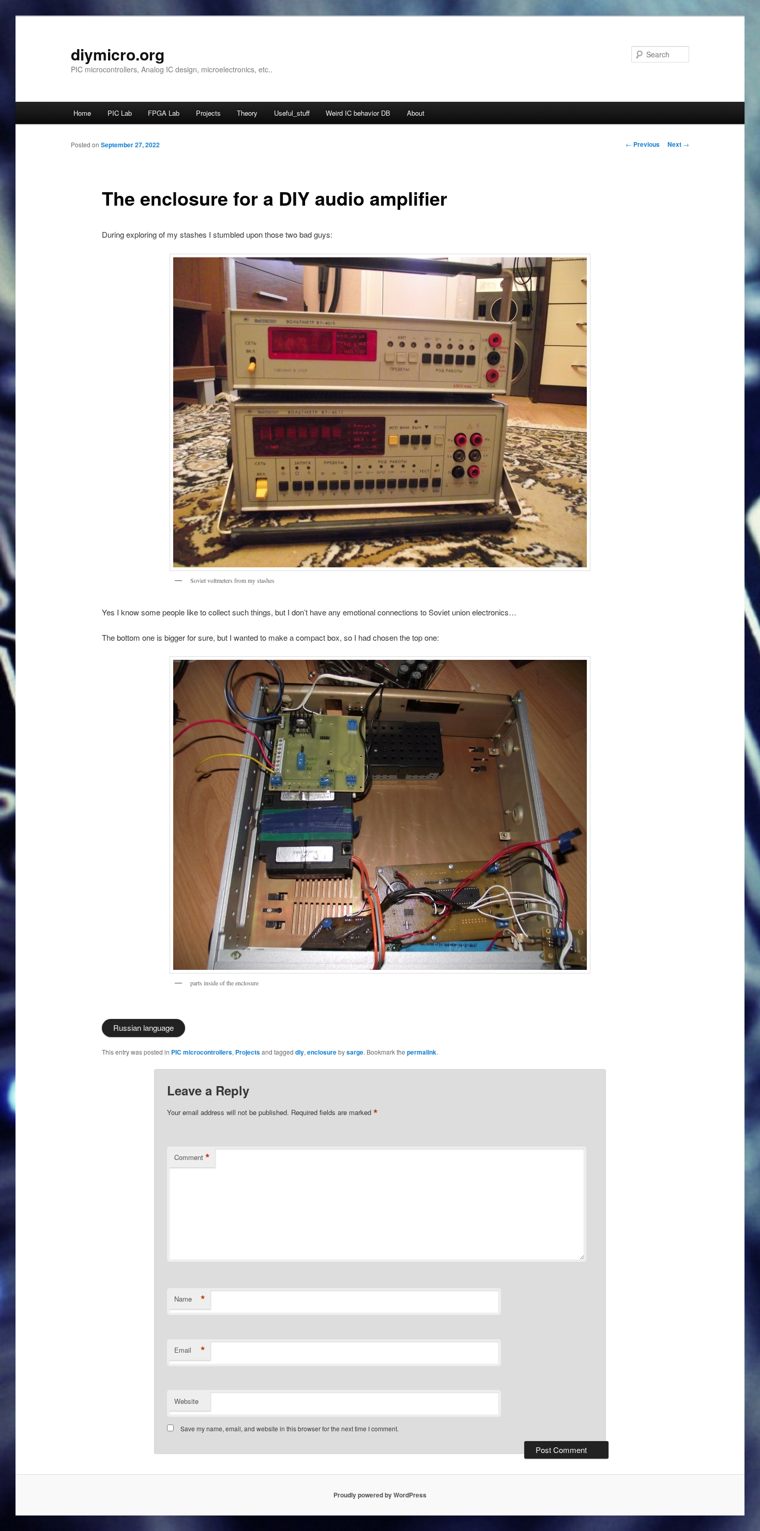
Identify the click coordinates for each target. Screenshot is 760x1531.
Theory (247, 113)
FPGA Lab (163, 113)
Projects (208, 113)
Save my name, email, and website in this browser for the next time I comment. (289, 1428)
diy (299, 1052)
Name (189, 1299)
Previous (643, 144)
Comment (192, 1157)
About (415, 113)
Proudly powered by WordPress (380, 1494)
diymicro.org (117, 54)
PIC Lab (120, 113)
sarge (354, 1052)
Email (189, 1350)
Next (678, 144)
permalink (421, 1052)
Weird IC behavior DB (358, 113)
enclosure (322, 1052)
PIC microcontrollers (201, 1052)
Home (82, 113)
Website (186, 1401)
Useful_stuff (292, 113)
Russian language (143, 1027)
